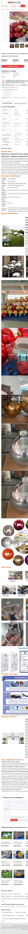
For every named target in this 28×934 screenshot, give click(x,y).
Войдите (4, 97)
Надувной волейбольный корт (19, 896)
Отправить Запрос (13, 66)
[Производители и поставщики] (14, 2)
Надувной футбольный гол (18, 898)
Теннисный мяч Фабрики (20, 912)
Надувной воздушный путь (6, 896)
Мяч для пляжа (20, 915)
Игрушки (7, 9)
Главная (2, 9)
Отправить (14, 820)
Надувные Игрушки (13, 9)
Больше (3, 921)
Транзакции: (22, 85)
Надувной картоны (17, 893)
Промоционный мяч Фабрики (8, 915)
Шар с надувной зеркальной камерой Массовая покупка (14, 918)
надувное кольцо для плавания (7, 893)
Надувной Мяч (21, 9)
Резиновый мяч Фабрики (7, 912)
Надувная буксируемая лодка (7, 898)
